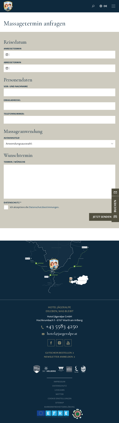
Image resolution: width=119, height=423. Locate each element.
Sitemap (59, 402)
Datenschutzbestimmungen (44, 207)
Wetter (60, 394)
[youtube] (68, 342)
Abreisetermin (12, 62)
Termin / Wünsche (14, 162)
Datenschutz (59, 386)
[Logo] (8, 6)
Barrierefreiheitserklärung (59, 407)
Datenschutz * (12, 202)
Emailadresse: (12, 100)
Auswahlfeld (12, 138)
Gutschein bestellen (58, 352)
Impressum (59, 381)
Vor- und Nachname (16, 86)
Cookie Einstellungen (59, 398)
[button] (113, 6)
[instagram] (59, 342)
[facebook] (51, 342)
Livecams (59, 390)
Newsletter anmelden (58, 356)
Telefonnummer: (14, 113)
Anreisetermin (12, 48)
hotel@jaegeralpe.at (62, 334)
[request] (115, 192)
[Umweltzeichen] (77, 413)
